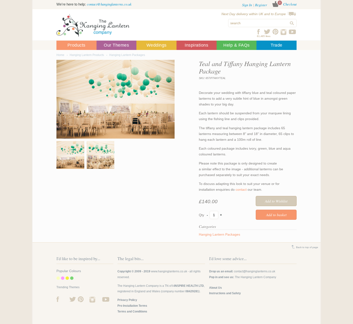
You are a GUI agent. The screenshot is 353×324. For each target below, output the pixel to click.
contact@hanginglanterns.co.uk (109, 4)
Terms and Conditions (132, 311)
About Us (215, 287)
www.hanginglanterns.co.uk (169, 271)
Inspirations (196, 45)
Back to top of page (307, 247)
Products (76, 45)
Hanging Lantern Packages (127, 55)
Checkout (290, 4)
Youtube (292, 32)
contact (242, 189)
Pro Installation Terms (132, 305)
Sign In (247, 4)
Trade (276, 45)
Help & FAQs (236, 45)
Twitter (267, 32)
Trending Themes (67, 287)
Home (60, 55)
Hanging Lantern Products (87, 55)
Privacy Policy (127, 300)
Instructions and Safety (225, 293)
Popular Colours (68, 271)
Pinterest (275, 32)
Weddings (156, 45)
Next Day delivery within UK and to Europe (253, 14)
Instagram (284, 32)
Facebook (259, 32)
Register (261, 4)
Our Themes (116, 45)
